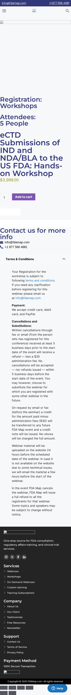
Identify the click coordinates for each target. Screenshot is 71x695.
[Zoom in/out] (4, 688)
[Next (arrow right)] (12, 693)
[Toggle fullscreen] (12, 688)
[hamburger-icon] (4, 11)
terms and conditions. (40, 280)
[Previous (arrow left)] (4, 693)
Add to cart (23, 197)
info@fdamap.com (14, 3)
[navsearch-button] (67, 11)
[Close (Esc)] (29, 688)
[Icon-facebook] (18, 557)
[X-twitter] (12, 557)
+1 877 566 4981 (59, 3)
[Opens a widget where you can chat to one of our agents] (57, 688)
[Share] (21, 688)
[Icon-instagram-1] (6, 557)
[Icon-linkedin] (24, 557)
